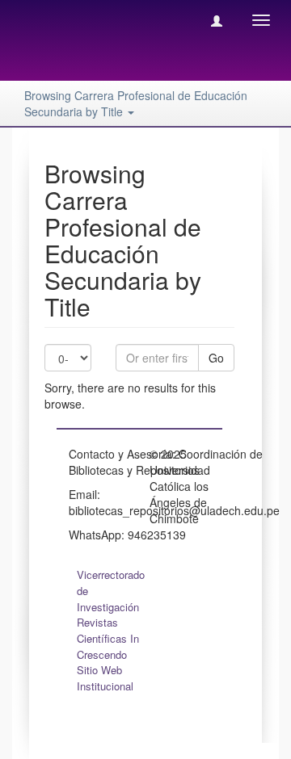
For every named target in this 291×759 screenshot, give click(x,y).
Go (216, 358)
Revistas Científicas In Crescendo (108, 638)
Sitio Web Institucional (105, 678)
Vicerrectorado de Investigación (111, 590)
